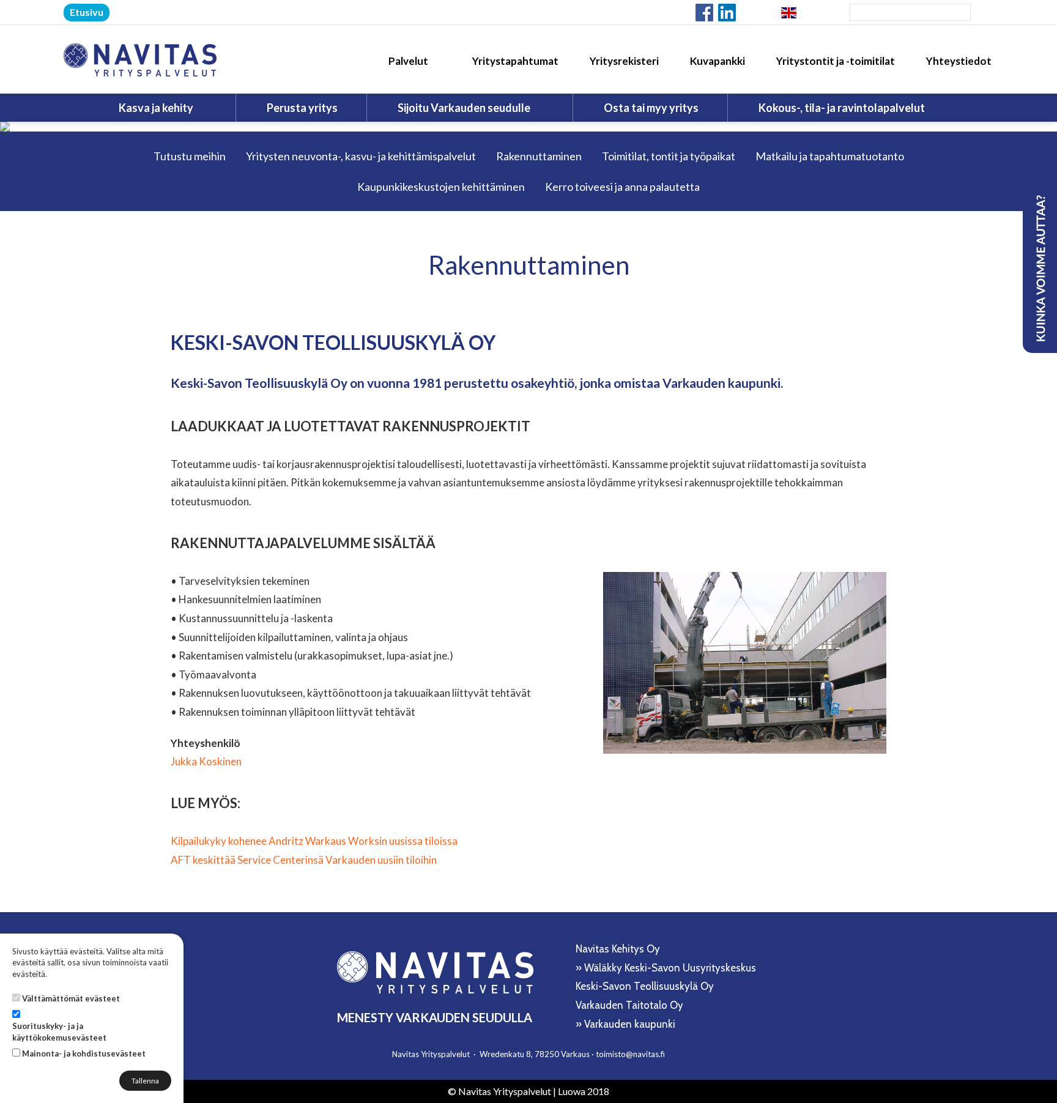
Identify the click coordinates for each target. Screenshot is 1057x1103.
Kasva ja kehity (157, 107)
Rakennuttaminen (539, 156)
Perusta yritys (302, 107)
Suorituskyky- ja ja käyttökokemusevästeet (59, 1031)
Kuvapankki (717, 60)
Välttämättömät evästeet (71, 998)
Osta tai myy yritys (651, 107)
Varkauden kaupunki (629, 1024)
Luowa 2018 (583, 1091)
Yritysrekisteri (624, 60)
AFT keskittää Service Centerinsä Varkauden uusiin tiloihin (304, 859)
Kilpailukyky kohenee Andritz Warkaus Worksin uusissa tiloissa (314, 840)
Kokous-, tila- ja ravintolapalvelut (842, 107)
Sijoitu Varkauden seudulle (465, 107)
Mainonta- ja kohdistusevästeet (84, 1053)
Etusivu (86, 12)
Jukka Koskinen (206, 761)
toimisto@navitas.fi (630, 1054)
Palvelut (409, 60)
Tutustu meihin (190, 156)
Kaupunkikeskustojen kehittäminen (441, 186)
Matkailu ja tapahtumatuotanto (829, 156)
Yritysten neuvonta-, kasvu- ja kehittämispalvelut (361, 156)
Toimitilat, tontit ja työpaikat (668, 156)
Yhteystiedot (959, 60)
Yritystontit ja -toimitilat (835, 60)
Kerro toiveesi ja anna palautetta (622, 186)
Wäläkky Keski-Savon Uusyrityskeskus (670, 968)
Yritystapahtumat (515, 60)
